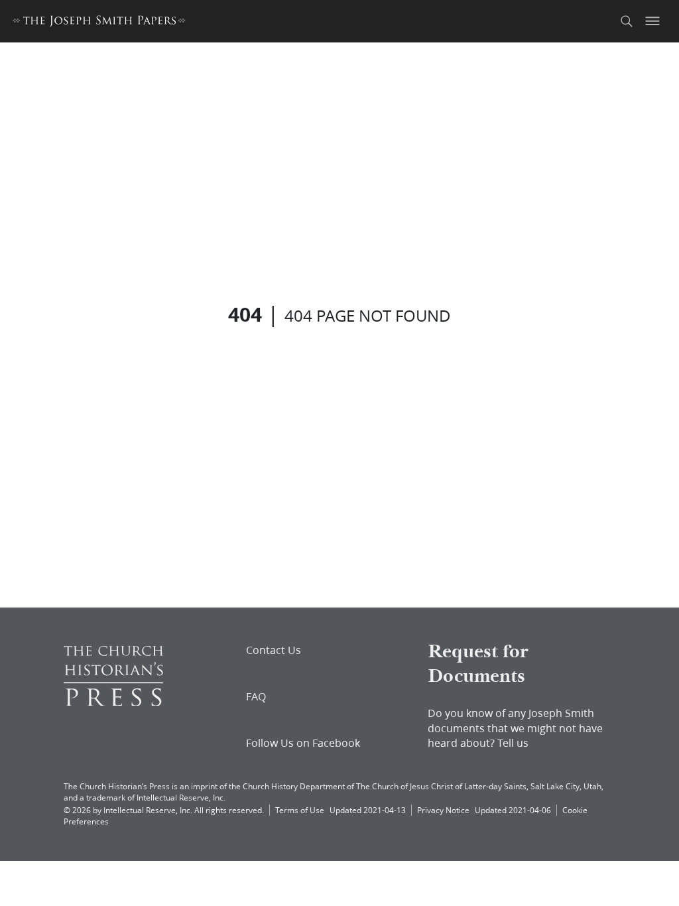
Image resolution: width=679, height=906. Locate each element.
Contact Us (273, 650)
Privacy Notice (443, 810)
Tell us (512, 742)
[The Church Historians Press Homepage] (113, 701)
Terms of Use (299, 810)
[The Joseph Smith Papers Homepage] (99, 23)
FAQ (256, 696)
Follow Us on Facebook (303, 743)
